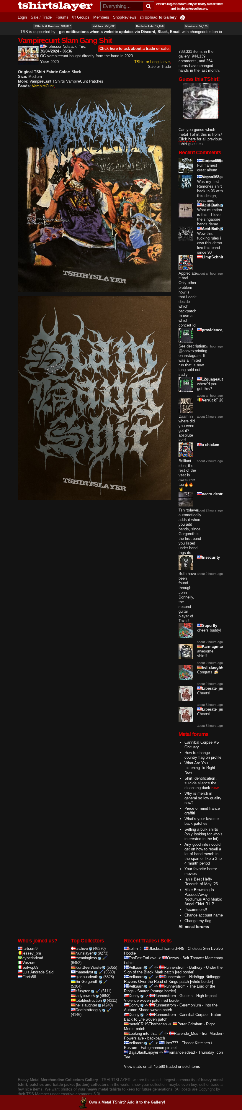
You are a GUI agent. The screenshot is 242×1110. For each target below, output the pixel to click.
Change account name (203, 915)
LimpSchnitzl (214, 257)
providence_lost (216, 330)
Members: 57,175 (196, 26)
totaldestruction (89, 1000)
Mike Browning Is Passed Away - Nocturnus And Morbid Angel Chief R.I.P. (203, 897)
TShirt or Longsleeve (152, 62)
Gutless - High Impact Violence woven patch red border (170, 998)
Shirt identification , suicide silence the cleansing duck (201, 783)
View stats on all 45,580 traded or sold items (162, 1066)
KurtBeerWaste (89, 967)
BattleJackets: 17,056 (149, 26)
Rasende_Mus (186, 1033)
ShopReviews (124, 17)
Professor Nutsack (61, 46)
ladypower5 (85, 995)
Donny (134, 995)
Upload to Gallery (160, 17)
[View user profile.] (28, 62)
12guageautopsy (217, 379)
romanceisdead (182, 1052)
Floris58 (29, 977)
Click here (187, 139)
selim (133, 948)
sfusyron (83, 991)
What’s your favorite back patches (201, 821)
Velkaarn (136, 967)
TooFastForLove (142, 958)
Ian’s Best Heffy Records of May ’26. (201, 881)
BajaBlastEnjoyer (143, 1052)
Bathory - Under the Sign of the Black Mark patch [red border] (173, 969)
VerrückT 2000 (215, 400)
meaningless (86, 958)
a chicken (210, 444)
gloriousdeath (87, 977)
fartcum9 (29, 948)
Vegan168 (210, 177)
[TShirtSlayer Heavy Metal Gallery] (57, 6)
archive (82, 948)
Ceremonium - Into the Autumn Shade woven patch (171, 1007)
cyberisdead (32, 958)
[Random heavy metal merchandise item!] (182, 17)
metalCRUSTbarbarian (148, 1024)
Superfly (209, 625)
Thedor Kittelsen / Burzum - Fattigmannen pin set (168, 1045)
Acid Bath (211, 205)
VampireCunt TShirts (47, 81)
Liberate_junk (214, 688)
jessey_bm (31, 953)
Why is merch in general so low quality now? (202, 798)
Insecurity (211, 557)
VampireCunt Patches (84, 81)
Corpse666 (211, 160)
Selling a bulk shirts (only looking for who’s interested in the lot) (203, 834)
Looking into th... (143, 1033)
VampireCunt (43, 86)
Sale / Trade (41, 17)
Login (22, 17)
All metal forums (194, 926)
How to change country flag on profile (202, 755)
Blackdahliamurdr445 (166, 948)
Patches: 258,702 (104, 26)
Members (101, 17)
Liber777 (171, 1043)
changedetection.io (206, 31)
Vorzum (28, 962)
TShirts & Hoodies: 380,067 (53, 26)
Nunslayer (84, 953)
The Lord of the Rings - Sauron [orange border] (169, 988)
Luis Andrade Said (37, 972)
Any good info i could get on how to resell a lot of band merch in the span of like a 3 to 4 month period (203, 853)
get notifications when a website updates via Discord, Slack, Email (120, 31)
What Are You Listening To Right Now (199, 768)
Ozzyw (173, 958)
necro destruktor (217, 494)
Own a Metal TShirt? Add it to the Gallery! (127, 1102)
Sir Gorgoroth (87, 981)
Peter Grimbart (189, 1024)
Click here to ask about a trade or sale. (134, 48)
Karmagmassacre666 (221, 646)
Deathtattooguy (89, 1010)
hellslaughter (214, 667)
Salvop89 (30, 967)
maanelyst (84, 972)
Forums (61, 17)
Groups (83, 17)
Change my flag (197, 921)
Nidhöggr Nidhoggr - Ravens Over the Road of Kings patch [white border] (173, 979)
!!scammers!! (195, 909)
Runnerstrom (175, 967)
